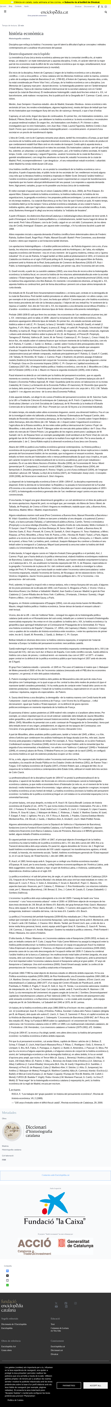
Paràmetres (69, 1385)
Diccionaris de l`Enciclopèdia (14, 1324)
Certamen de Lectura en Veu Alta (60, 1329)
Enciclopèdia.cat (58, 1346)
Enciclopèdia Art (8, 1346)
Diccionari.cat (89, 6)
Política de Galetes (15, 1400)
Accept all (95, 1385)
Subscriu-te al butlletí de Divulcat (81, 2)
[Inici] (54, 12)
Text (53, 1324)
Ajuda (26, 6)
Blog (10, 6)
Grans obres (6, 1350)
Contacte (18, 6)
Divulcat (78, 6)
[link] (55, 1175)
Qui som (3, 6)
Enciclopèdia (6, 1328)
